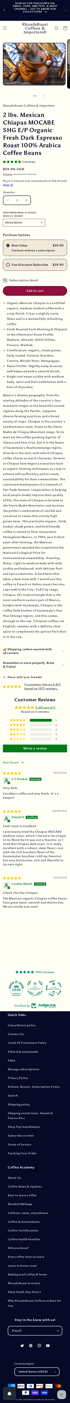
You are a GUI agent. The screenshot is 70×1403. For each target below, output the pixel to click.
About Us (14, 1178)
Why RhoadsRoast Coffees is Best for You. (34, 1303)
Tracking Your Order (22, 1153)
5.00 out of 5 (45, 707)
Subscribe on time (21, 1135)
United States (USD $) (33, 1371)
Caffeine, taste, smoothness (28, 1213)
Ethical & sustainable (23, 1051)
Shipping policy (19, 1104)
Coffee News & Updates (25, 1186)
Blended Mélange (20, 1204)
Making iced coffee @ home (27, 1274)
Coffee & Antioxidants (24, 1221)
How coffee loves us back (26, 1256)
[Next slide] (65, 10)
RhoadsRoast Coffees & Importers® (38, 1399)
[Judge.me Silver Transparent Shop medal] (53, 988)
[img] (12, 773)
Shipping (7, 174)
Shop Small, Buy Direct (24, 1292)
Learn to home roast (22, 1265)
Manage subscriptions (23, 1069)
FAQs (11, 1060)
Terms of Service (20, 1144)
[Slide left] (26, 96)
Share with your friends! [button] (24, 677)
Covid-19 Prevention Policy (27, 1043)
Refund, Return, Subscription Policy (34, 1086)
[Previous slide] (4, 10)
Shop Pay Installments (24, 1127)
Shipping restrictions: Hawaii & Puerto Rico (30, 1116)
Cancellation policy (21, 1025)
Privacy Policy (18, 1078)
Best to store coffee (22, 1195)
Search (13, 1095)
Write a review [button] (35, 748)
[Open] (9, 1393)
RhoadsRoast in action (24, 1283)
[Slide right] (43, 96)
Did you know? (18, 1248)
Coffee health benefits (24, 1239)
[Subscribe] (57, 1331)
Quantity (9, 192)
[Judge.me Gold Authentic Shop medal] (35, 988)
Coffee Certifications (23, 1230)
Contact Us (16, 1034)
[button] (5, 28)
